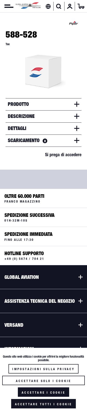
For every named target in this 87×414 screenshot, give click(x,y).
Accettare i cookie (43, 392)
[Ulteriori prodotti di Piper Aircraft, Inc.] (73, 23)
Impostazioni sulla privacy (43, 369)
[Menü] (6, 6)
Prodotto (18, 104)
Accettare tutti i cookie (43, 404)
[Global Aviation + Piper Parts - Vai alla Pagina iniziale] (28, 6)
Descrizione (21, 116)
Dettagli (17, 128)
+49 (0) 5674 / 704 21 (24, 258)
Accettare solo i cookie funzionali (43, 382)
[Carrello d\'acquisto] (81, 6)
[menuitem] (6, 6)
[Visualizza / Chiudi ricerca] (59, 6)
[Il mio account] (69, 6)
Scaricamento (27, 140)
